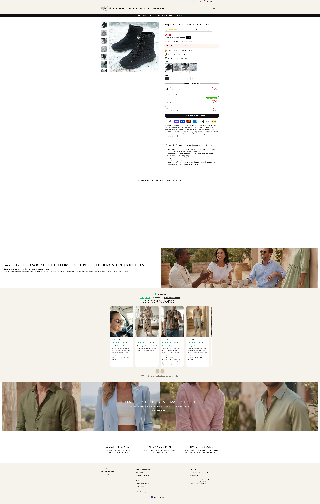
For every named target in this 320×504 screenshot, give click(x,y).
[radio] (169, 68)
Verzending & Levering (142, 475)
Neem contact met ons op (200, 472)
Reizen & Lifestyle (158, 8)
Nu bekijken (160, 410)
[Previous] (158, 371)
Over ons (138, 480)
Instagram (195, 475)
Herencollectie (132, 8)
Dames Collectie (118, 8)
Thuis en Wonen (145, 8)
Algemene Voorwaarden (143, 483)
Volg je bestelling (140, 472)
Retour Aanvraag (141, 492)
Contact (138, 489)
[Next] (162, 371)
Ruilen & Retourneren (142, 478)
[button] (192, 88)
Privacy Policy (140, 486)
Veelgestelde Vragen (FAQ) (143, 469)
